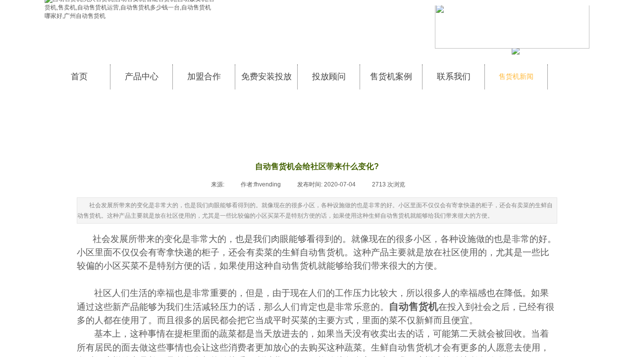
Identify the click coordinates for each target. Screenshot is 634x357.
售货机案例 (391, 76)
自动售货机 (413, 306)
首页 (79, 76)
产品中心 (141, 76)
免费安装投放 (266, 76)
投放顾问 (329, 76)
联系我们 (454, 76)
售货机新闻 (516, 76)
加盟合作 (204, 76)
